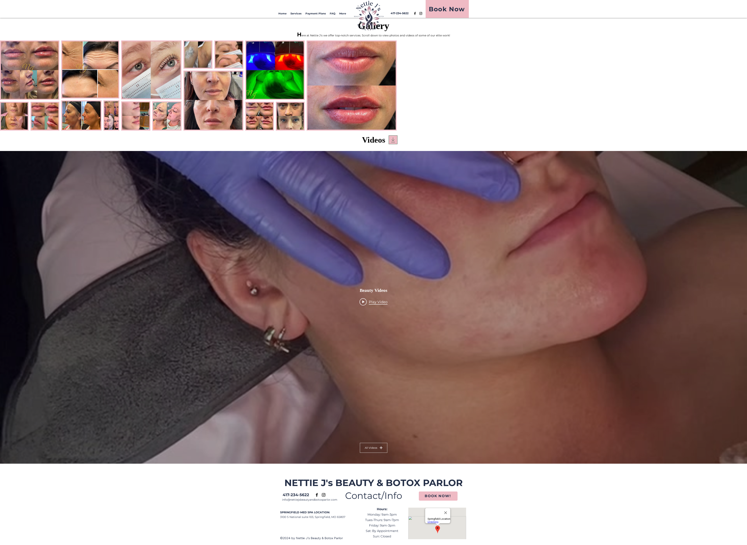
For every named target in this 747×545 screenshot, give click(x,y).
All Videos (371, 447)
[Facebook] (415, 13)
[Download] (393, 139)
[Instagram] (421, 13)
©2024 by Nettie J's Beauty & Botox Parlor (311, 538)
